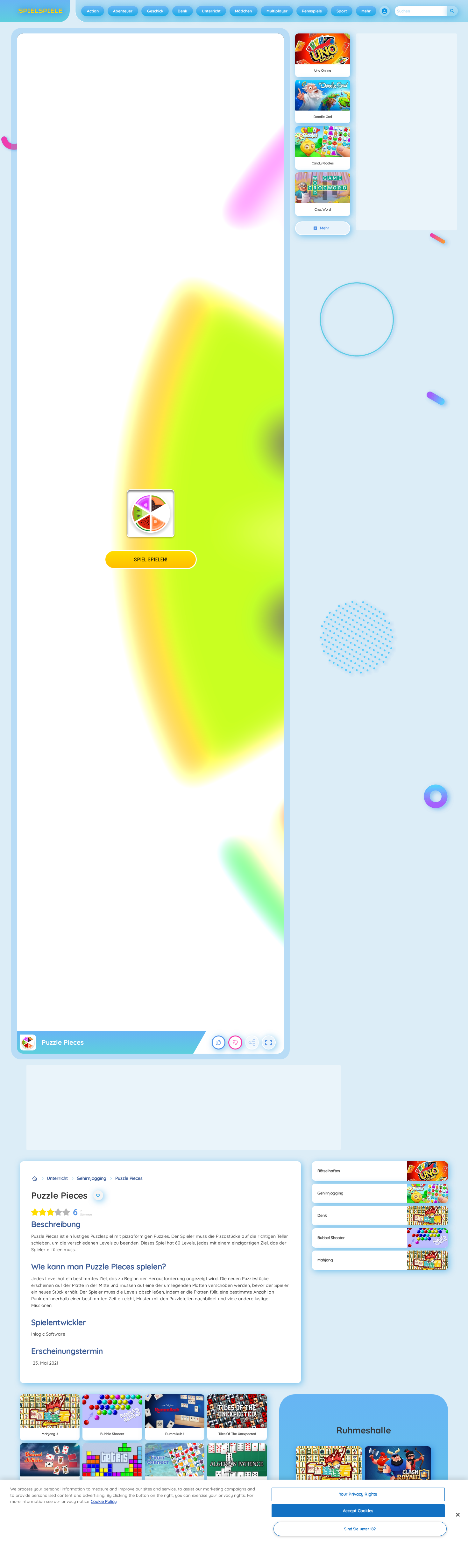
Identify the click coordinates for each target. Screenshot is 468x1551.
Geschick (155, 11)
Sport (342, 11)
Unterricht (211, 11)
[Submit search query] (452, 11)
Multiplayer (276, 11)
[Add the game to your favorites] (98, 1195)
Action (93, 11)
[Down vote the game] (235, 1042)
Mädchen (243, 11)
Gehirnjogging (91, 1178)
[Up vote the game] (219, 1042)
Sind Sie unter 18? (360, 1528)
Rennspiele (312, 11)
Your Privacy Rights (358, 1494)
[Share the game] (252, 1042)
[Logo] (40, 11)
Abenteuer (122, 11)
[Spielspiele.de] (34, 1178)
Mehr (366, 11)
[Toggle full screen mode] (269, 1042)
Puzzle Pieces (129, 1178)
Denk (182, 11)
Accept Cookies (358, 1510)
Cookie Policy (104, 1501)
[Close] (458, 1515)
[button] (384, 11)
